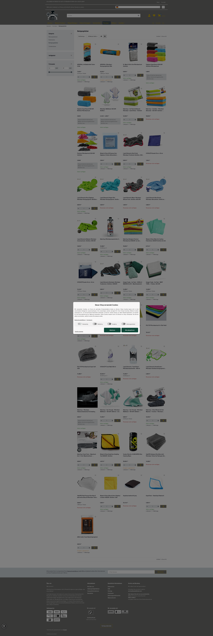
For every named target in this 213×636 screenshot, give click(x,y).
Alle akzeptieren (130, 330)
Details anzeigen (79, 331)
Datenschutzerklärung (80, 320)
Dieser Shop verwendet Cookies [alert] (106, 305)
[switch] (80, 324)
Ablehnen (112, 330)
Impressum (89, 320)
